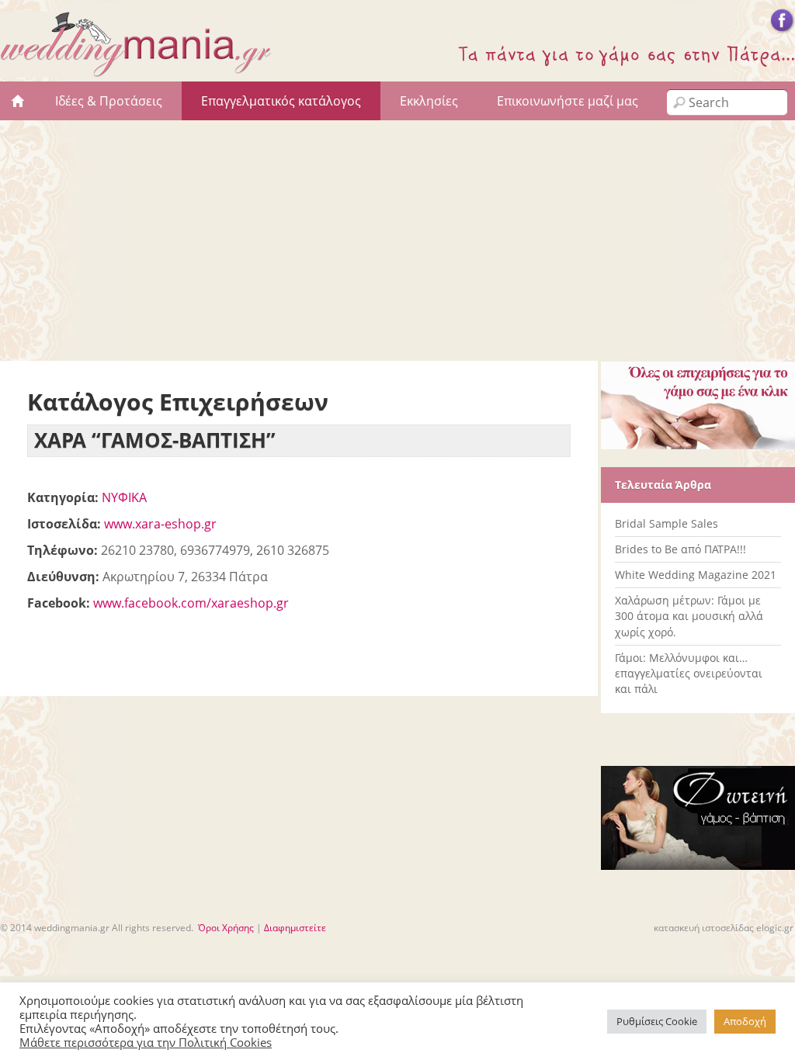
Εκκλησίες (429, 100)
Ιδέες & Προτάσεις (108, 100)
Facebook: (58, 602)
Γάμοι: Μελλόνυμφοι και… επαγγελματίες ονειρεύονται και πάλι (688, 673)
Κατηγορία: (63, 497)
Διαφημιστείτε (295, 927)
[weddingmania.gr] (136, 69)
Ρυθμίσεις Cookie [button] (656, 1021)
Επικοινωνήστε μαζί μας (567, 100)
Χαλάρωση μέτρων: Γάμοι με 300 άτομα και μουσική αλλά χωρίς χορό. (689, 616)
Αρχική (18, 100)
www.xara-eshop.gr (160, 523)
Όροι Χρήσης (226, 927)
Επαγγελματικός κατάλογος (281, 100)
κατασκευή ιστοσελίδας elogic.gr (723, 927)
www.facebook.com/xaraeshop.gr (191, 602)
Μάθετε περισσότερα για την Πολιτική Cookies (145, 1042)
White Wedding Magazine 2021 (695, 574)
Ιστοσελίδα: (64, 523)
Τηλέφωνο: (62, 550)
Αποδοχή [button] (745, 1021)
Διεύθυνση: (63, 576)
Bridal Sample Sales (666, 523)
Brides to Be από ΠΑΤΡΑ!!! (680, 549)
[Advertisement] (397, 236)
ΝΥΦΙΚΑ (124, 497)
